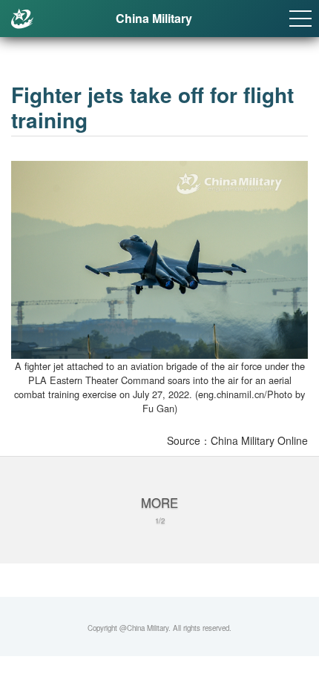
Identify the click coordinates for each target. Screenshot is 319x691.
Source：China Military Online (237, 440)
